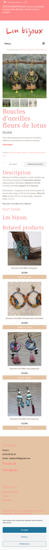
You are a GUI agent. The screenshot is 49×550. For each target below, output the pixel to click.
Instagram (10, 470)
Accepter (24, 530)
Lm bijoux (24, 32)
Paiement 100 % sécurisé (14, 511)
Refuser (24, 537)
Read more (24, 377)
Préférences (24, 544)
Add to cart (24, 276)
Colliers (6, 496)
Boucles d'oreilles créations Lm (32, 50)
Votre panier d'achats (16, 3)
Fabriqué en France (34, 511)
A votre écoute (26, 514)
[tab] (13, 164)
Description (13, 164)
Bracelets (7, 500)
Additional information (35, 164)
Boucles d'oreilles (10, 492)
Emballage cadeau (11, 514)
